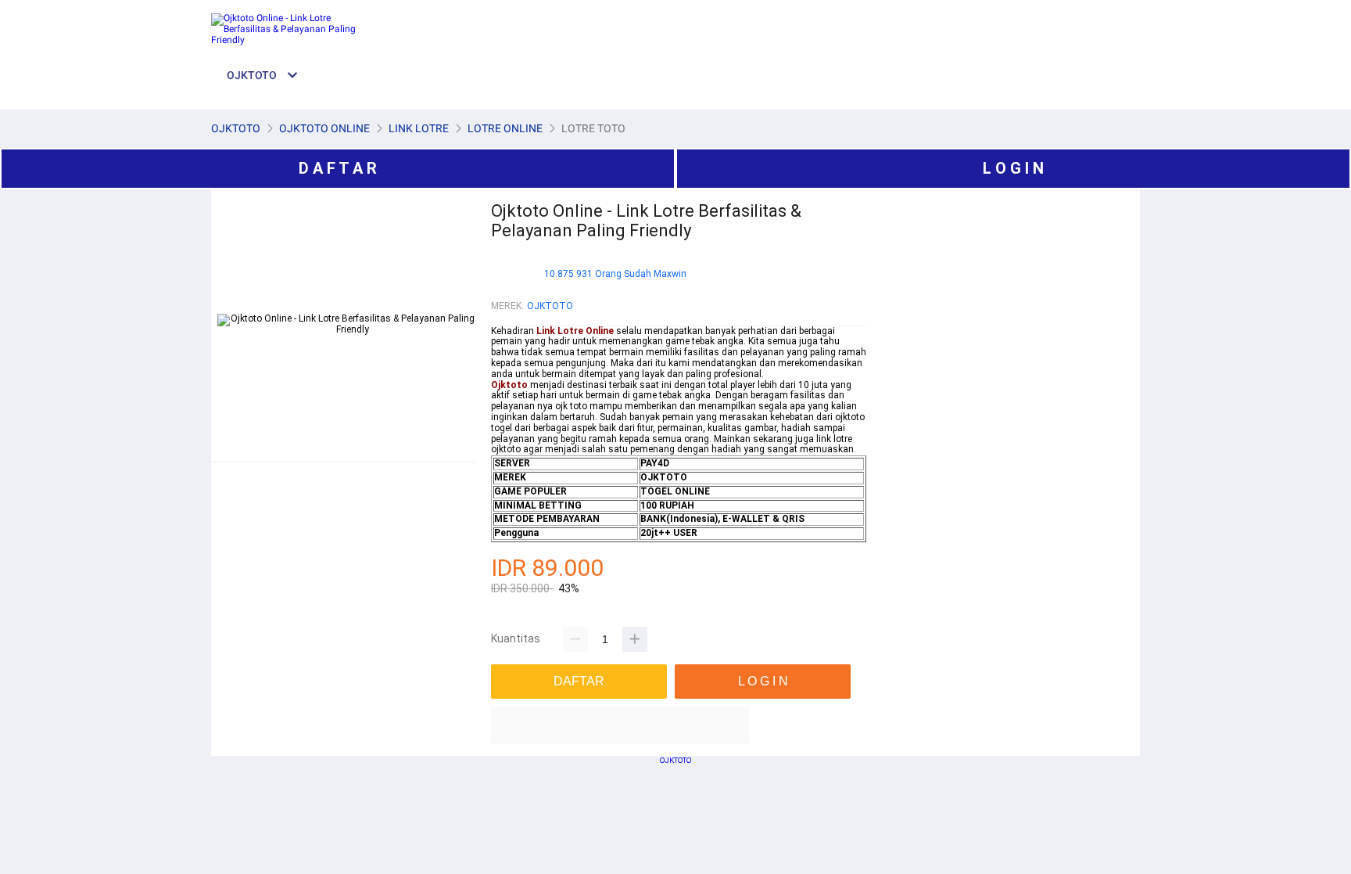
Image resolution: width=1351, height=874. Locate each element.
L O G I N (1013, 168)
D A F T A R (338, 168)
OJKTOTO (550, 305)
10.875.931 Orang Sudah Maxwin (615, 274)
